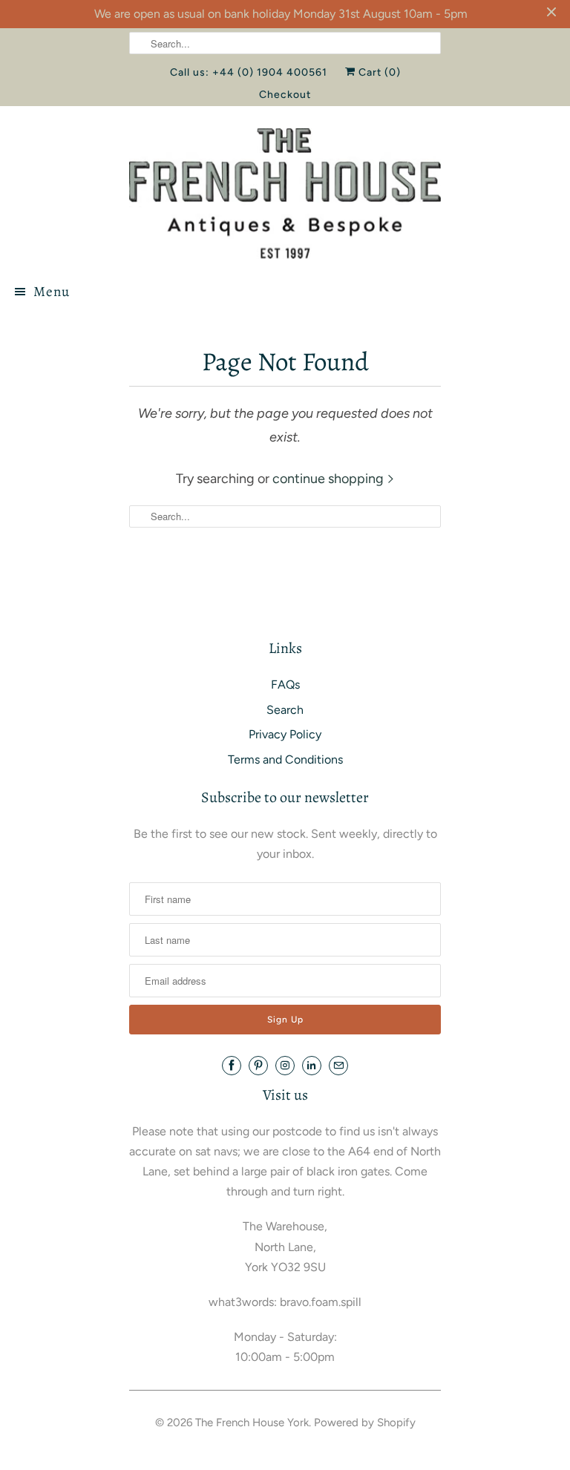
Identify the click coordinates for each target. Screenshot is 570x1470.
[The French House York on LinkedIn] (311, 1065)
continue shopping (329, 478)
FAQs (285, 684)
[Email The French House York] (338, 1065)
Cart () (378, 72)
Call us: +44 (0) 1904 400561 (248, 72)
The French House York (252, 1422)
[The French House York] (285, 193)
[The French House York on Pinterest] (258, 1065)
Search (285, 710)
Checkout (285, 94)
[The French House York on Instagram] (285, 1065)
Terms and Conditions (285, 759)
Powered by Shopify (365, 1422)
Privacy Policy (285, 734)
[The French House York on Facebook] (231, 1065)
